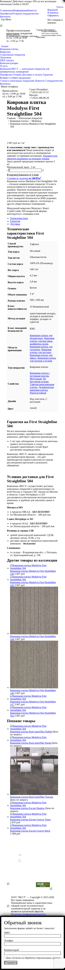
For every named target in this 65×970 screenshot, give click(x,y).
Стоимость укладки (24, 178)
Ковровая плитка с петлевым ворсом (40, 374)
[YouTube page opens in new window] (9, 874)
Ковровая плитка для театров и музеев (43, 359)
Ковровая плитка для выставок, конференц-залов (42, 341)
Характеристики (19, 218)
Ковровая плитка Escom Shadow (27, 808)
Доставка (15, 224)
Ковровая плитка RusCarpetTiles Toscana (31, 797)
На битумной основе (39, 380)
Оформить (53, 15)
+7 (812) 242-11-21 (46, 32)
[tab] (34, 218)
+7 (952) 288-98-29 (46, 40)
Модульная (36, 378)
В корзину (53, 12)
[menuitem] (6, 10)
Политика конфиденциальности (28, 914)
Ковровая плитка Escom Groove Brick (30, 830)
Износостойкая (38, 393)
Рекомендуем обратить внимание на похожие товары (32, 157)
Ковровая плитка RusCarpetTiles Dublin (31, 731)
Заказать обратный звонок (0, 44)
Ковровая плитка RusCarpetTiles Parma (31, 743)
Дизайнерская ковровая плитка (42, 388)
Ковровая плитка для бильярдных (41, 337)
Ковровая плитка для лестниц (40, 351)
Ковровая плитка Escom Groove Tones (30, 819)
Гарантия (15, 221)
